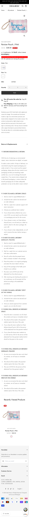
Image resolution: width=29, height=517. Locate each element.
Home (2, 10)
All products (11, 10)
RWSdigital (17, 494)
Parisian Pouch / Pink (11, 431)
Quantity (3, 87)
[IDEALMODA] (14, 6)
